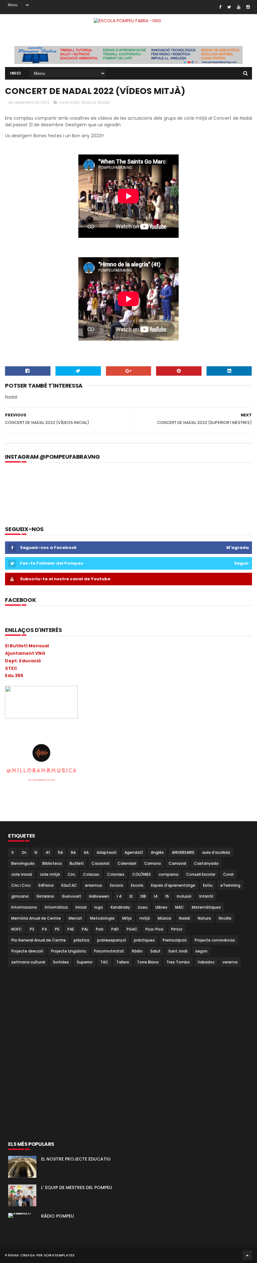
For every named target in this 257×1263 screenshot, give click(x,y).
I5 (167, 896)
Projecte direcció (27, 951)
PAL (85, 929)
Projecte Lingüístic (68, 951)
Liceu (143, 907)
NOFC (16, 929)
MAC (179, 907)
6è (73, 852)
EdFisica (46, 885)
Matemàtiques (206, 907)
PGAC (132, 929)
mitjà (144, 918)
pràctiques (144, 940)
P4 (44, 929)
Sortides (61, 962)
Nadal (104, 102)
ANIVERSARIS (183, 852)
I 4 (119, 896)
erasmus (93, 885)
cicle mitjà (69, 102)
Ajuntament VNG (25, 653)
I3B (143, 896)
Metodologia (102, 918)
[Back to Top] (247, 1255)
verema (230, 962)
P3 (32, 929)
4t (47, 852)
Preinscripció (175, 940)
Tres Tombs (178, 962)
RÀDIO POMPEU (57, 1216)
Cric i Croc (21, 885)
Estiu (207, 885)
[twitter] (229, 7)
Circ (71, 874)
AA (86, 852)
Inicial (81, 907)
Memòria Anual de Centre (36, 918)
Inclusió (184, 896)
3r (36, 852)
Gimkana (45, 896)
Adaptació (107, 852)
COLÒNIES (141, 874)
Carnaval (177, 863)
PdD (115, 929)
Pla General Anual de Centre (38, 940)
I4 (156, 896)
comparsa (168, 874)
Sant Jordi (177, 951)
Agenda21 (133, 852)
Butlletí (77, 863)
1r (12, 852)
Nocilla (225, 918)
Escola (137, 885)
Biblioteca (52, 863)
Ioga (98, 907)
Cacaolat (101, 863)
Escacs (116, 885)
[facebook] (220, 7)
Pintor (176, 929)
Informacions (24, 907)
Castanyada (206, 863)
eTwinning (230, 885)
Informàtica (56, 907)
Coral (228, 874)
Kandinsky (120, 907)
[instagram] (248, 7)
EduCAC (69, 885)
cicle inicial (21, 874)
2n (24, 852)
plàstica (81, 940)
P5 (57, 929)
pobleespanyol (111, 940)
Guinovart (71, 896)
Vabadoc (206, 962)
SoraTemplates (59, 1255)
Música (88, 102)
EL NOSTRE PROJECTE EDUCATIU (76, 1159)
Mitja (127, 918)
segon (201, 951)
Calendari (127, 863)
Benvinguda (22, 863)
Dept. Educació (23, 661)
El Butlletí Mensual (27, 646)
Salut (155, 951)
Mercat (75, 918)
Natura (204, 918)
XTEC (11, 668)
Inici (15, 73)
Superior (84, 962)
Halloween (99, 896)
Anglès (157, 852)
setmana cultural (28, 962)
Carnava (152, 863)
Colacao (91, 874)
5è (60, 852)
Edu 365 (14, 675)
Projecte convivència (215, 940)
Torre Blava (148, 962)
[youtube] (239, 7)
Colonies (115, 874)
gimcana (20, 896)
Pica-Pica (154, 929)
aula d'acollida (216, 852)
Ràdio (137, 951)
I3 (131, 896)
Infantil (206, 896)
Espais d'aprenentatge (173, 885)
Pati (99, 929)
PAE (70, 929)
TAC (104, 962)
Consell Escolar (200, 874)
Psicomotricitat (109, 951)
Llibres (161, 907)
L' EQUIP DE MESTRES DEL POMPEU (76, 1187)
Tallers (122, 962)
